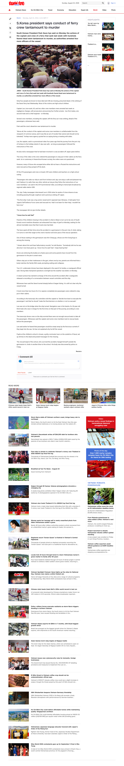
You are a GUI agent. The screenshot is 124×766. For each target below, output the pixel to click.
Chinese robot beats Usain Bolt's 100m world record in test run (19, 406)
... (88, 65)
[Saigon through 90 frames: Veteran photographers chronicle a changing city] (18, 491)
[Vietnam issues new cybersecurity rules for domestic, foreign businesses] (18, 663)
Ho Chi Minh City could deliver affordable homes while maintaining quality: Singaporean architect (55, 711)
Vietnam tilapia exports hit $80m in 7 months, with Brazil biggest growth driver (54, 625)
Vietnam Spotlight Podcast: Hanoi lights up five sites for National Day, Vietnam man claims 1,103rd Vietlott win (54, 573)
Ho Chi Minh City (37, 10)
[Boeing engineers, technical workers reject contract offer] (76, 395)
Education (72, 10)
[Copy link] (10, 19)
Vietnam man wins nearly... (94, 35)
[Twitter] (10, 28)
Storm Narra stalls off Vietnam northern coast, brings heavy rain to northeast (55, 418)
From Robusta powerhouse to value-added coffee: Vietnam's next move (100, 519)
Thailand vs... (92, 44)
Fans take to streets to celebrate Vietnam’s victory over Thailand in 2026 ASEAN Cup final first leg (55, 453)
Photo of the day (100, 451)
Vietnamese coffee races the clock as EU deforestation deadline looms (100, 507)
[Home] (9, 10)
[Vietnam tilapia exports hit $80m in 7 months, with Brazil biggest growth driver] (18, 629)
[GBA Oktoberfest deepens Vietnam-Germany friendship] (18, 698)
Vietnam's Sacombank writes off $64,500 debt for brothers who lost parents (54, 435)
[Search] (103, 3)
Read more (13, 385)
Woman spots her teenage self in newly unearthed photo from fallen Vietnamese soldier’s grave (53, 521)
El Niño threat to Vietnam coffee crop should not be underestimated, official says (50, 676)
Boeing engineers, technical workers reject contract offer (74, 406)
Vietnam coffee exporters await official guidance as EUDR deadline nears (100, 546)
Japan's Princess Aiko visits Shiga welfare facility (103, 406)
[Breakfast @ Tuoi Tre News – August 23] (18, 474)
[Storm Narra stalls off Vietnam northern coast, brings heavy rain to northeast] (18, 422)
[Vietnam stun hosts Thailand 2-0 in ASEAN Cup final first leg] (108, 57)
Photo (113, 10)
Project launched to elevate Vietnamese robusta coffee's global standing (100, 532)
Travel (50, 10)
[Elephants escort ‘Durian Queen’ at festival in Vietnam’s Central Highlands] (18, 543)
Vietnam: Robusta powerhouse (96, 484)
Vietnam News (21, 10)
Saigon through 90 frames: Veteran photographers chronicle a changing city (53, 487)
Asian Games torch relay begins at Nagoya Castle (47, 406)
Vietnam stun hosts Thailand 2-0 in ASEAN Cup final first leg (53, 503)
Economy (60, 10)
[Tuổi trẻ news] (16, 3)
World (95, 10)
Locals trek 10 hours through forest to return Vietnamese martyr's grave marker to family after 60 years (55, 556)
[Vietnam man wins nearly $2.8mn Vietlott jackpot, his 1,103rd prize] (108, 36)
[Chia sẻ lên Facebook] (10, 23)
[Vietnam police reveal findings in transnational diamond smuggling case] (100, 436)
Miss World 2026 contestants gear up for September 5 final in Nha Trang (55, 745)
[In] (10, 37)
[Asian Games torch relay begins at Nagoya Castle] (48, 395)
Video (104, 10)
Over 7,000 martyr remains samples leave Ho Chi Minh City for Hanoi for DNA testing (100, 455)
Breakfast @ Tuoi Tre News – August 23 (45, 469)
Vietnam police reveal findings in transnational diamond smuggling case (101, 423)
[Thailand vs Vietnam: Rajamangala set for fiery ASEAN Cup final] (108, 47)
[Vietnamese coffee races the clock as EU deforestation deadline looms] (101, 496)
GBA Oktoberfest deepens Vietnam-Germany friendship (51, 693)
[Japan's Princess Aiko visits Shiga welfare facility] (104, 395)
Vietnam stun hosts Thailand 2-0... (94, 56)
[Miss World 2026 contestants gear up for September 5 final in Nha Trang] (18, 749)
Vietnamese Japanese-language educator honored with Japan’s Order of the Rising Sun (54, 728)
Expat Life (84, 10)
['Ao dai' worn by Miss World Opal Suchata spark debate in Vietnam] (108, 26)
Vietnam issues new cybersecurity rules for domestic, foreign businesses (53, 659)
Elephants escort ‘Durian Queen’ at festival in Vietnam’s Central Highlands (54, 539)
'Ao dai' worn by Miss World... (93, 24)
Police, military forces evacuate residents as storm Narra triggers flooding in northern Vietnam (55, 607)
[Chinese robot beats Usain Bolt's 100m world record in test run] (20, 395)
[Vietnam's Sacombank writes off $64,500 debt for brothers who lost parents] (18, 440)
